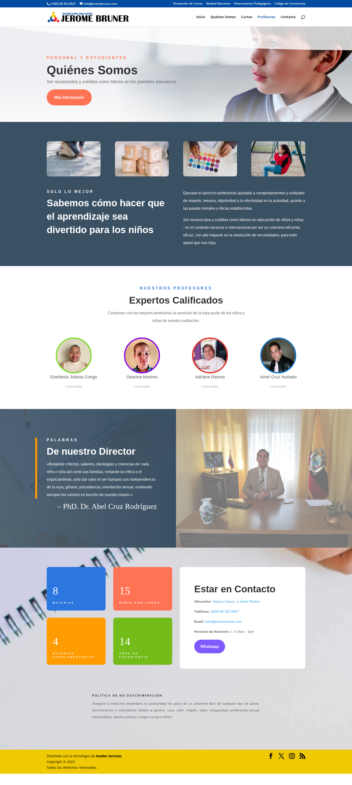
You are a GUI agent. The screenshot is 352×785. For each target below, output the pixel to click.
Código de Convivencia (290, 3)
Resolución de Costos (188, 3)
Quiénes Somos (223, 17)
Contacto (288, 17)
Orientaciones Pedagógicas (252, 3)
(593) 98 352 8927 (225, 611)
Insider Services (109, 756)
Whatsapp (209, 646)
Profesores (266, 17)
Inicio (200, 17)
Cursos (246, 17)
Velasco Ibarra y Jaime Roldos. (236, 601)
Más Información (69, 97)
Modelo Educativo (218, 3)
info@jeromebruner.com (223, 621)
